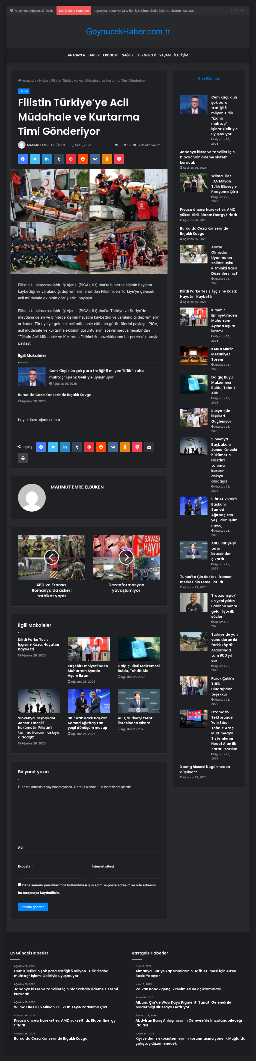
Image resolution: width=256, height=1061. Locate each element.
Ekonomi (110, 55)
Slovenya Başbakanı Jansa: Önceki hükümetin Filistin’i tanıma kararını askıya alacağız (38, 728)
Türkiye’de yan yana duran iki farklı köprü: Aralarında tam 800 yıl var (224, 647)
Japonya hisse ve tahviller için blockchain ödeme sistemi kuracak (144, 11)
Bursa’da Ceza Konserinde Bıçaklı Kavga (55, 394)
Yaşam (165, 55)
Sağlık (128, 55)
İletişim (181, 55)
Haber (94, 55)
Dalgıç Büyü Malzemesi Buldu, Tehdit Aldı (139, 668)
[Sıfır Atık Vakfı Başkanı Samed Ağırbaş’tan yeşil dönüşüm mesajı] (89, 701)
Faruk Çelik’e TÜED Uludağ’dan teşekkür (222, 686)
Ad (21, 847)
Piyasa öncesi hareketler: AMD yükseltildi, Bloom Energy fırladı (208, 212)
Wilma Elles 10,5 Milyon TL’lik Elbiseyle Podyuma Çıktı (224, 183)
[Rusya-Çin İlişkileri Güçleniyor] (194, 417)
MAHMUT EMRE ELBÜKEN (46, 145)
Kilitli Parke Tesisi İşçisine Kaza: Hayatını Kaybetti (38, 644)
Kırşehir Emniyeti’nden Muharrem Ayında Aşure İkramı (88, 670)
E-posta (25, 866)
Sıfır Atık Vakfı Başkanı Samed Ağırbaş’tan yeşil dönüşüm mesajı (88, 723)
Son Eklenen (209, 78)
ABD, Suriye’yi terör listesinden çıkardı (135, 720)
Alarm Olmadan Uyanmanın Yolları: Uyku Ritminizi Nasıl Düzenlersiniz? (224, 260)
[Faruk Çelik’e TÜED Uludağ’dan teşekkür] (194, 685)
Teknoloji (146, 55)
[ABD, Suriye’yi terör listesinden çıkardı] (139, 701)
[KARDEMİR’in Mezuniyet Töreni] (194, 355)
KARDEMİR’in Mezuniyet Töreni (222, 354)
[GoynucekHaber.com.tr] (128, 31)
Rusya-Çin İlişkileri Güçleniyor (221, 416)
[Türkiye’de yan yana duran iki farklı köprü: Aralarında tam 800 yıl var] (194, 641)
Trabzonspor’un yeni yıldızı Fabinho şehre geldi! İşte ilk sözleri (224, 606)
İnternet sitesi (103, 866)
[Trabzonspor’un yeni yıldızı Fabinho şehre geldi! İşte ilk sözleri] (194, 602)
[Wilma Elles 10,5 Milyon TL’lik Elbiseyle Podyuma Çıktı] (194, 182)
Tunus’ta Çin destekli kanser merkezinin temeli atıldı (206, 579)
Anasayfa (76, 55)
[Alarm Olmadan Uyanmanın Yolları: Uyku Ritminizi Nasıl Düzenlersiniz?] (194, 254)
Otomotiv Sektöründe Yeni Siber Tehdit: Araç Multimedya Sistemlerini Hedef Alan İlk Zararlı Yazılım (224, 730)
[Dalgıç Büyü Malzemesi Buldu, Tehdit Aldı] (139, 649)
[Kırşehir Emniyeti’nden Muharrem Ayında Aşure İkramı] (89, 649)
